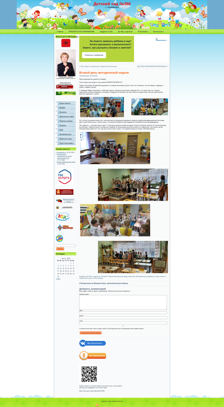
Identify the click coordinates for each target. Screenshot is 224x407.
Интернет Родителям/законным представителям (118, 276)
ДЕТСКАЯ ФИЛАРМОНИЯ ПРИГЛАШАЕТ (152, 66)
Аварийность (61, 152)
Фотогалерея (98, 278)
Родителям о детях (86, 278)
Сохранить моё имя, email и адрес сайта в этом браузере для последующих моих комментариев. (111, 328)
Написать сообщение (94, 55)
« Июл (58, 279)
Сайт (81, 321)
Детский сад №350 (112, 3)
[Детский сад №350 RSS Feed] (97, 404)
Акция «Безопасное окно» (66, 162)
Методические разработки (145, 276)
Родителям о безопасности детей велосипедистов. (64, 156)
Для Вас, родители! (93, 276)
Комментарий (84, 294)
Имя (81, 310)
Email (81, 316)
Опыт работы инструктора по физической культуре (99, 66)
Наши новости (161, 276)
